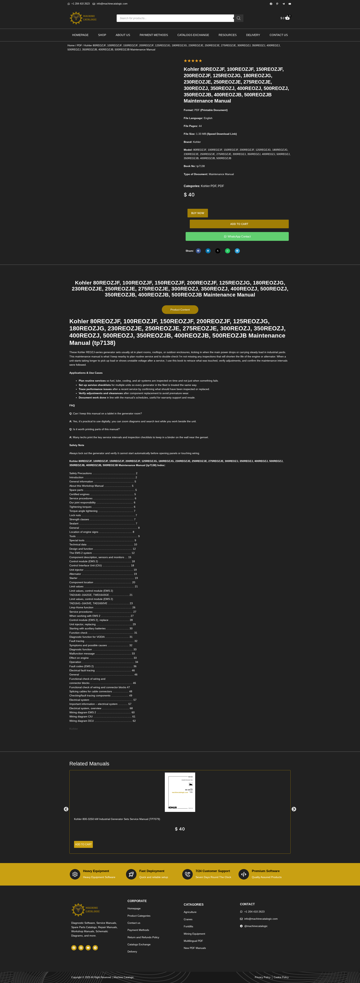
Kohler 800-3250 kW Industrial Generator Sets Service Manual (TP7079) (117, 819)
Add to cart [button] (83, 844)
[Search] (238, 18)
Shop (102, 35)
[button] (198, 250)
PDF (79, 45)
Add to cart (239, 223)
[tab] (180, 309)
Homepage (80, 35)
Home (71, 45)
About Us (123, 35)
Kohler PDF (208, 186)
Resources (228, 35)
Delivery (253, 35)
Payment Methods (154, 35)
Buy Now (197, 213)
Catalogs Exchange (193, 35)
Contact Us (279, 35)
